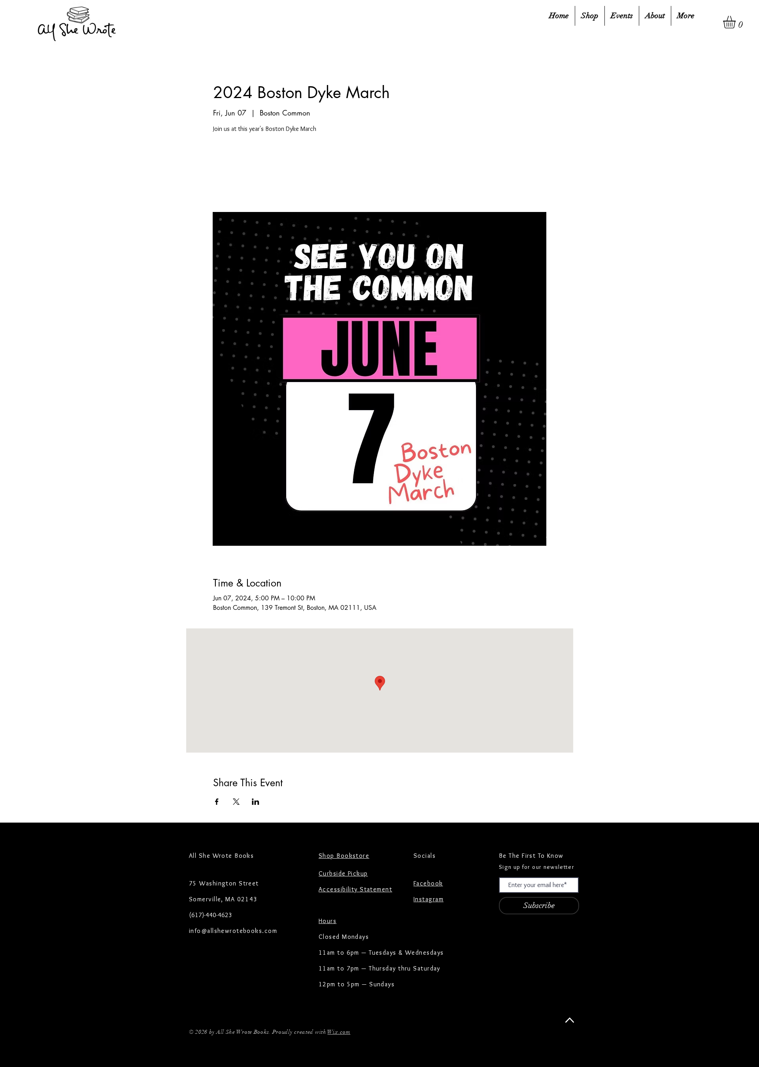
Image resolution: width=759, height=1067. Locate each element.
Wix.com (338, 1032)
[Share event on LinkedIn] (255, 801)
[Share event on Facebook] (217, 801)
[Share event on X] (236, 801)
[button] (736, 22)
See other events (268, 174)
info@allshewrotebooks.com (233, 931)
